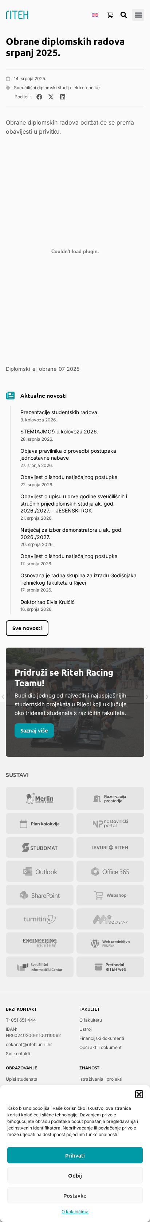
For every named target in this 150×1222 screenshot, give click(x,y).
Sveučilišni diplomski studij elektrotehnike (57, 87)
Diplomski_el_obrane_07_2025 (43, 369)
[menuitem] (95, 14)
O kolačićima (75, 1211)
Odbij (75, 1175)
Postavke (75, 1195)
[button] (139, 1094)
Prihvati (75, 1155)
